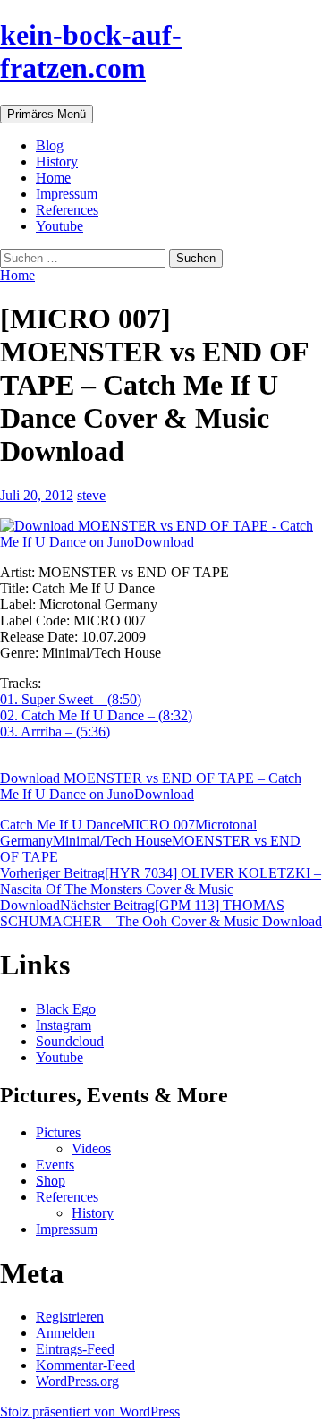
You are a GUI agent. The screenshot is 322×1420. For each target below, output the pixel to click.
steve (91, 495)
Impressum (66, 193)
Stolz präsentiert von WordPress (90, 1411)
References (67, 209)
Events (55, 1164)
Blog (50, 145)
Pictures (58, 1132)
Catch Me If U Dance (61, 824)
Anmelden (65, 1332)
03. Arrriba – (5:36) (55, 731)
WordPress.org (77, 1381)
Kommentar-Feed (85, 1365)
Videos (91, 1148)
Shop (50, 1180)
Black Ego (66, 1008)
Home (53, 177)
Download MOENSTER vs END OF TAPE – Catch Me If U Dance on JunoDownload (150, 786)
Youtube (59, 226)
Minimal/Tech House (112, 840)
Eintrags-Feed (75, 1348)
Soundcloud (70, 1041)
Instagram (63, 1025)
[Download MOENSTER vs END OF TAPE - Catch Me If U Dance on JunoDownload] (161, 534)
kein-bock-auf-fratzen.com (91, 51)
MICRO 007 (159, 824)
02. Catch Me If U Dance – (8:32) (96, 715)
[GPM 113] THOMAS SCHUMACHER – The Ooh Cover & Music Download (161, 913)
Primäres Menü (46, 114)
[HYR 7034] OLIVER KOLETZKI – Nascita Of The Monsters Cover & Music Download (160, 889)
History (57, 161)
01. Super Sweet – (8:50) (70, 699)
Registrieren (70, 1316)
